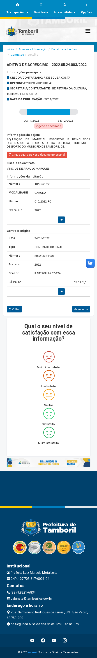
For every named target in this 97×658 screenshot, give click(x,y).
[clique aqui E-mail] (32, 640)
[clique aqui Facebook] (43, 640)
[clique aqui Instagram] (65, 640)
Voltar (15, 309)
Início (10, 49)
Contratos (17, 54)
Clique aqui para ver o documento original (38, 154)
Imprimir (82, 309)
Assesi (32, 652)
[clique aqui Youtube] (54, 640)
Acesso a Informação (33, 49)
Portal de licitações (64, 49)
